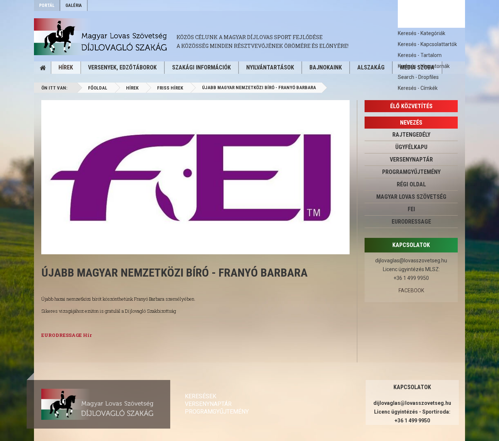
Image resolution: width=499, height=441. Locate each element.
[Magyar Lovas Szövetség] (105, 36)
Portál (46, 5)
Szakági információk (201, 67)
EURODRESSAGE (411, 221)
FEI (411, 209)
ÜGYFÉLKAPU (411, 147)
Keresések (200, 396)
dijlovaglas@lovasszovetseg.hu (411, 260)
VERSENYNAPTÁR (411, 159)
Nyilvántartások (270, 67)
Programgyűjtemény (411, 171)
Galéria (73, 5)
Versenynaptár (208, 403)
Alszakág (371, 67)
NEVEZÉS (411, 122)
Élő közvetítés (411, 106)
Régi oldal (411, 184)
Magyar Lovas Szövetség (411, 196)
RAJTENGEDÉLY (411, 134)
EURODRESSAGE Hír (66, 335)
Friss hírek (170, 88)
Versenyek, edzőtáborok (122, 67)
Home (43, 67)
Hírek (65, 67)
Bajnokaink (325, 67)
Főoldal (97, 88)
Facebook (411, 290)
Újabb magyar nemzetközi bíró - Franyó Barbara (174, 273)
